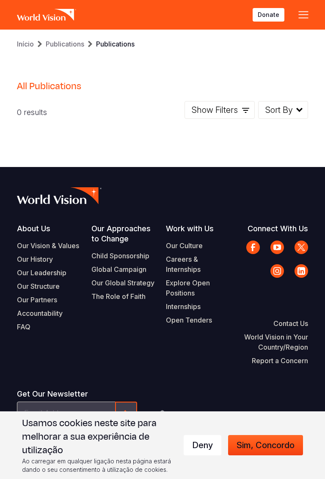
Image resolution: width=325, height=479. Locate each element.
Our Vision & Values (48, 245)
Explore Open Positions (188, 288)
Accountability (40, 313)
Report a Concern (280, 360)
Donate (268, 14)
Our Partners (37, 300)
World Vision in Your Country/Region (276, 342)
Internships (183, 306)
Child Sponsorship (120, 256)
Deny (202, 445)
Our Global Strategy (122, 283)
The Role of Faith (118, 296)
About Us (33, 228)
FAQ (23, 327)
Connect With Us (278, 228)
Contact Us (290, 323)
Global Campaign (118, 269)
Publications (65, 44)
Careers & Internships (183, 264)
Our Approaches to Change (121, 233)
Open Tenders (189, 320)
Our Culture (184, 245)
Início (25, 44)
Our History (35, 259)
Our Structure (38, 286)
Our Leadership (41, 272)
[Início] (46, 15)
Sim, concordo (266, 445)
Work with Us (190, 228)
